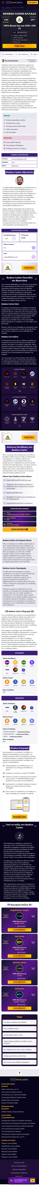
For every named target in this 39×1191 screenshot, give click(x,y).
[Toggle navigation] (3, 2)
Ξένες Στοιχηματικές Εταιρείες (11, 1131)
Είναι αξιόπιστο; (23, 54)
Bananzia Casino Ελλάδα (9, 1151)
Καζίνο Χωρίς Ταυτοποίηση (10, 1100)
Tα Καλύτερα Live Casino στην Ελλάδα (13, 1094)
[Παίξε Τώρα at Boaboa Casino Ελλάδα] (19, 19)
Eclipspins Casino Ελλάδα (9, 1157)
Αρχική (3, 7)
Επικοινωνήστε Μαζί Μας (19, 1173)
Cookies (20, 1179)
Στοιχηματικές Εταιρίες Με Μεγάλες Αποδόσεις (16, 1120)
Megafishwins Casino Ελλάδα (10, 1146)
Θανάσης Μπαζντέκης (11, 60)
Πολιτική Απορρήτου (19, 1169)
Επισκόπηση (9, 54)
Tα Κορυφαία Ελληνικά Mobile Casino (13, 1097)
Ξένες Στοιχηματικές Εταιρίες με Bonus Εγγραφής (17, 1126)
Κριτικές (9, 7)
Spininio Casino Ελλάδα (9, 1154)
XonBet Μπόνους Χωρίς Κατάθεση (12, 1111)
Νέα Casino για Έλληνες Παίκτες (11, 1092)
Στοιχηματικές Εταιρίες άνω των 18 (12, 1137)
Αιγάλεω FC (19, 1176)
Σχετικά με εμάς (19, 1162)
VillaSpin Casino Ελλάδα (9, 1143)
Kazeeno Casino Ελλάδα (9, 1149)
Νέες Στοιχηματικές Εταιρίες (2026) (12, 1128)
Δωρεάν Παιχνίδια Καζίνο (9, 1103)
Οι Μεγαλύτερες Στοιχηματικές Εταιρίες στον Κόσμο (18, 1123)
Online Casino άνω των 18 (9, 1089)
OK (32, 1180)
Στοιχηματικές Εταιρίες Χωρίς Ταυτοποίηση (15, 1134)
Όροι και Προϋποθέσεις (19, 1166)
